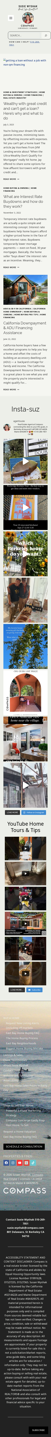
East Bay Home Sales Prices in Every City (25, 1088)
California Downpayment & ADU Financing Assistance (24, 328)
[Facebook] (6, 1163)
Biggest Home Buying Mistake (24, 1048)
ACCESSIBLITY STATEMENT (22, 1257)
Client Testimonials (15, 1060)
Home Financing (33, 95)
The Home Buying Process (22, 1038)
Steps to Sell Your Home (18, 1105)
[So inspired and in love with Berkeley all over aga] (25, 553)
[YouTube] (20, 1163)
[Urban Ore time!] (25, 785)
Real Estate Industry (14, 98)
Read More (11, 179)
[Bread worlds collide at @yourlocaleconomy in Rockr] (25, 600)
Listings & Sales (13, 1055)
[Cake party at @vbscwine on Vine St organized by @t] (25, 461)
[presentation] (25, 73)
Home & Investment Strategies (20, 92)
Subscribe (38, 1430)
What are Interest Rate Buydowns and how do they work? (23, 201)
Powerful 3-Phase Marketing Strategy (23, 1113)
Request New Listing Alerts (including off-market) (22, 1025)
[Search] (46, 35)
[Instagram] (13, 1163)
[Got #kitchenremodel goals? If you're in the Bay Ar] (25, 507)
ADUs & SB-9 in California (17, 308)
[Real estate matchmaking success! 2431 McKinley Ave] (25, 692)
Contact (8, 1070)
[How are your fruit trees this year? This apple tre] (25, 646)
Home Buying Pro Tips (26, 314)
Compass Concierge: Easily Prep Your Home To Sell (25, 1123)
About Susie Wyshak (15, 1065)
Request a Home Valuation (19, 1131)
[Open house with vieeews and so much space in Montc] (25, 739)
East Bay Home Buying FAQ (22, 1033)
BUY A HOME (11, 1018)
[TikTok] (33, 1163)
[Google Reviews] (26, 1163)
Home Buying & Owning (16, 188)
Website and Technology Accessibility (18, 1078)
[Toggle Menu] (11, 18)
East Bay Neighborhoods (21, 1043)
